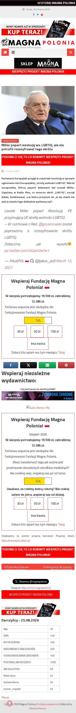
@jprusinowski (50, 224)
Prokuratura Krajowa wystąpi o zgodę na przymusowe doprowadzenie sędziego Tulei (18, 567)
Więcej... (5, 697)
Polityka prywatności (48, 704)
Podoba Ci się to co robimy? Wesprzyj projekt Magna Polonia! (38, 159)
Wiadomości (10, 141)
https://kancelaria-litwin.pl (15, 540)
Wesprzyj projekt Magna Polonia (38, 71)
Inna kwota (38, 343)
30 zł (20, 331)
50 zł (37, 331)
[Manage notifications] (10, 703)
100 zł (55, 331)
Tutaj (61, 352)
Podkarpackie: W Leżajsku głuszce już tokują (57, 567)
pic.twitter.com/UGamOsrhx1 (26, 250)
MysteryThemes (37, 708)
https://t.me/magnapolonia (36, 588)
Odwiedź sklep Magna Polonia (38, 63)
